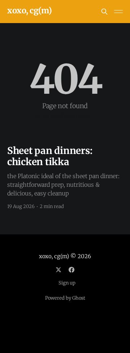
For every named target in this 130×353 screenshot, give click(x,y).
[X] (58, 270)
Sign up (66, 283)
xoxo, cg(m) (29, 10)
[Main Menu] (118, 11)
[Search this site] (104, 11)
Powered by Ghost (65, 298)
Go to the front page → (65, 116)
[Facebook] (71, 270)
